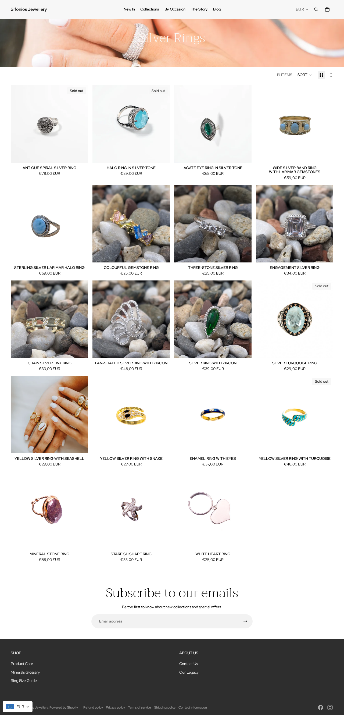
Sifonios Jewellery (35, 707)
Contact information (192, 707)
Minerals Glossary (25, 672)
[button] (305, 75)
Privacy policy (115, 707)
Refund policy (93, 707)
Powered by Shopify (63, 707)
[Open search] (316, 9)
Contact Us (188, 663)
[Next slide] (80, 124)
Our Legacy (189, 672)
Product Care (22, 663)
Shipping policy (164, 707)
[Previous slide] (19, 124)
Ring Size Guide (24, 680)
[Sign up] (245, 621)
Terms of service (139, 707)
